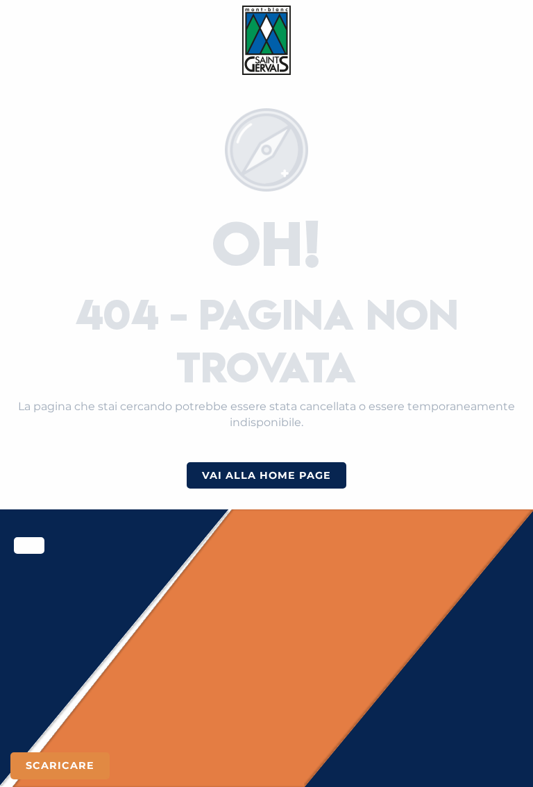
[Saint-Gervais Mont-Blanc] (266, 40)
